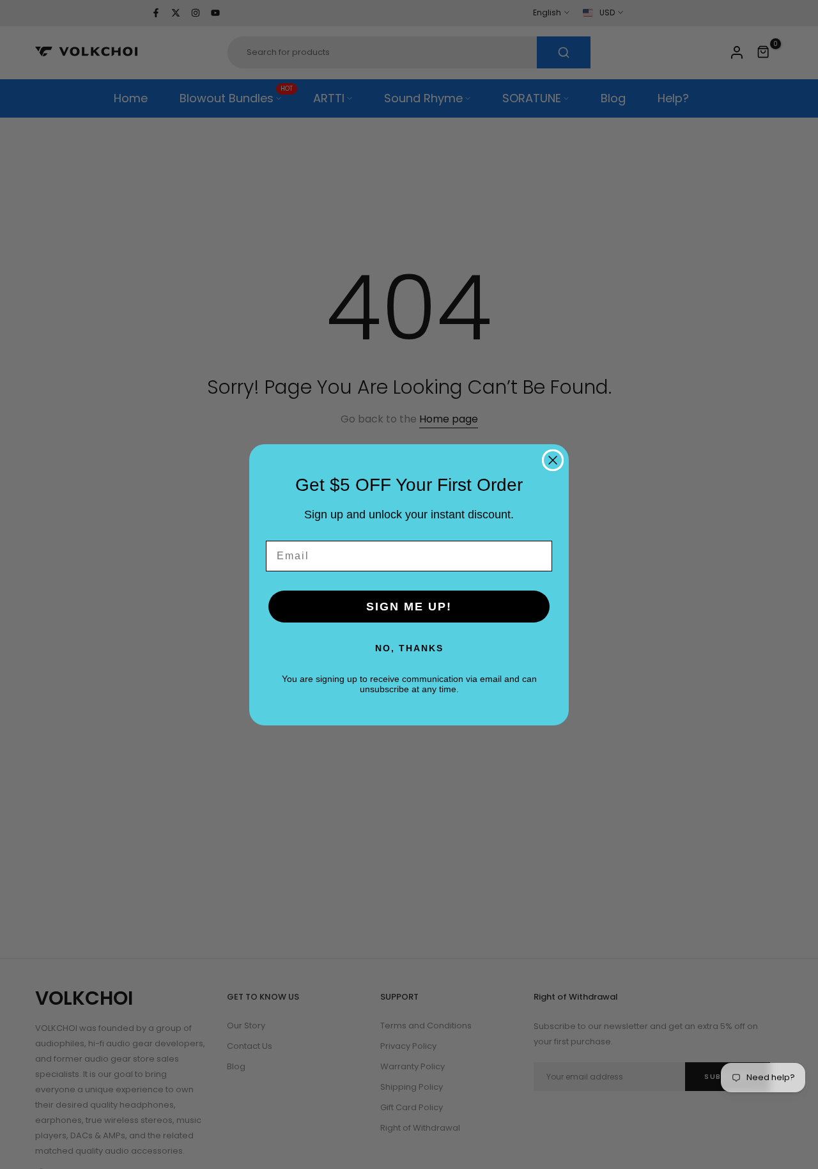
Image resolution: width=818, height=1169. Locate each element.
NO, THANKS (409, 648)
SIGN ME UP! (409, 606)
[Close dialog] (552, 460)
